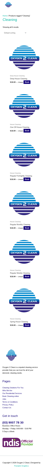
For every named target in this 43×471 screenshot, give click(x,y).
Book (27, 82)
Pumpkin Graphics (21, 466)
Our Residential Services (12, 393)
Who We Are (7, 390)
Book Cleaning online (10, 396)
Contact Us (6, 408)
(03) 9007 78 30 (13, 422)
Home (5, 16)
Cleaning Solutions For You (12, 388)
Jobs (4, 399)
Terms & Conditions (10, 402)
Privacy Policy (8, 405)
